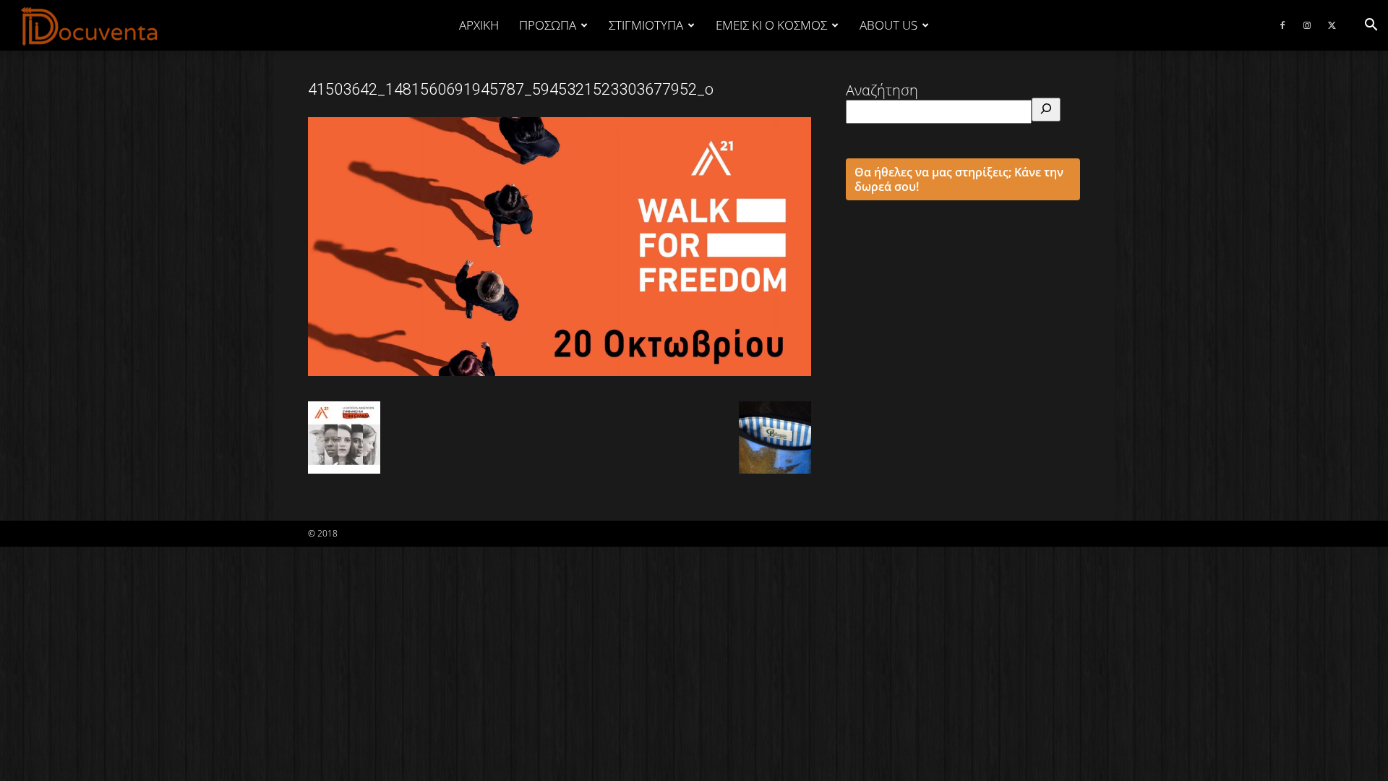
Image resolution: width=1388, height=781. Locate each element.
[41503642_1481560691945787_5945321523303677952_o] (559, 371)
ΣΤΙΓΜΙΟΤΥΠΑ (646, 25)
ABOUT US (888, 25)
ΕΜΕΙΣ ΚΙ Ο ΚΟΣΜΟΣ (771, 25)
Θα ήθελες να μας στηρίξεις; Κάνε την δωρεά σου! (958, 179)
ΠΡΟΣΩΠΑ (547, 25)
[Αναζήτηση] (1046, 109)
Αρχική (479, 25)
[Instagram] (1307, 25)
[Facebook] (1282, 25)
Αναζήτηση (882, 90)
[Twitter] (1331, 25)
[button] (1370, 25)
